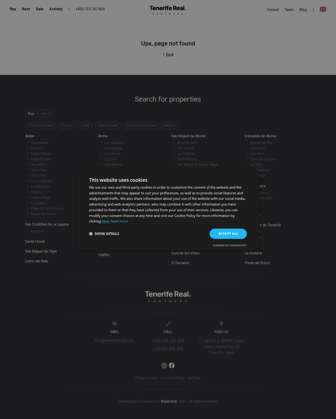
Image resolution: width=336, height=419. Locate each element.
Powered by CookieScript (230, 245)
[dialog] (168, 209)
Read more (119, 221)
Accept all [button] (228, 233)
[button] (104, 234)
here (105, 221)
